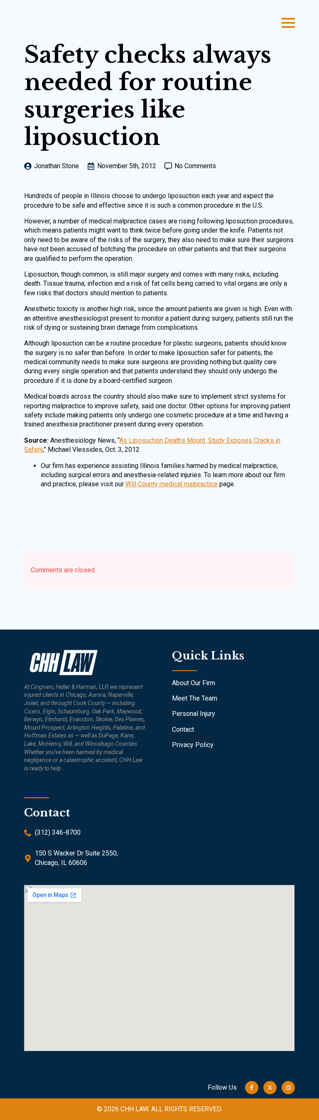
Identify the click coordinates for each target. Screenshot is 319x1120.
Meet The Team (194, 698)
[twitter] (270, 1087)
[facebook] (251, 1087)
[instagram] (288, 1087)
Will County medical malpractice (171, 484)
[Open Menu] (288, 22)
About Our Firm (193, 683)
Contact (183, 729)
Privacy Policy (192, 745)
